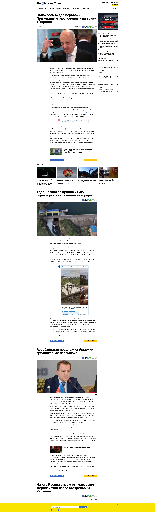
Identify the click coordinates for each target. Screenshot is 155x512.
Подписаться (77, 263)
